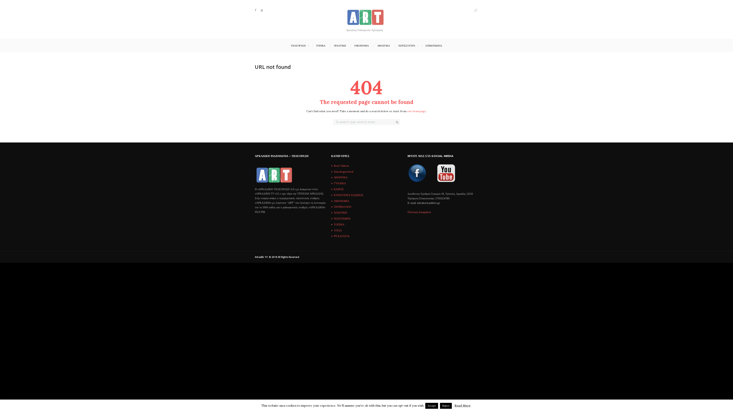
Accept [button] (432, 405)
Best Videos (341, 165)
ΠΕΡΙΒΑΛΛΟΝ (342, 206)
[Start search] (397, 122)
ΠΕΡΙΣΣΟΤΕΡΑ (406, 45)
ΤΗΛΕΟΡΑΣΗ (298, 45)
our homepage (416, 111)
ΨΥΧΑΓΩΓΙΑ (342, 236)
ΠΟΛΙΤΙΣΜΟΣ (342, 218)
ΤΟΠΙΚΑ (321, 45)
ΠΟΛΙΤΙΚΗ (340, 45)
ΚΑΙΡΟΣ (339, 189)
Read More (462, 405)
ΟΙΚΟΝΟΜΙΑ (361, 45)
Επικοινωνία (433, 45)
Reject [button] (446, 405)
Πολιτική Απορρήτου (419, 212)
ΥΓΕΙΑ (338, 230)
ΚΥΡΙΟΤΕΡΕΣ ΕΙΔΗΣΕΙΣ (348, 195)
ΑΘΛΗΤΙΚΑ (383, 45)
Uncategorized (343, 171)
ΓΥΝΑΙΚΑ (340, 183)
